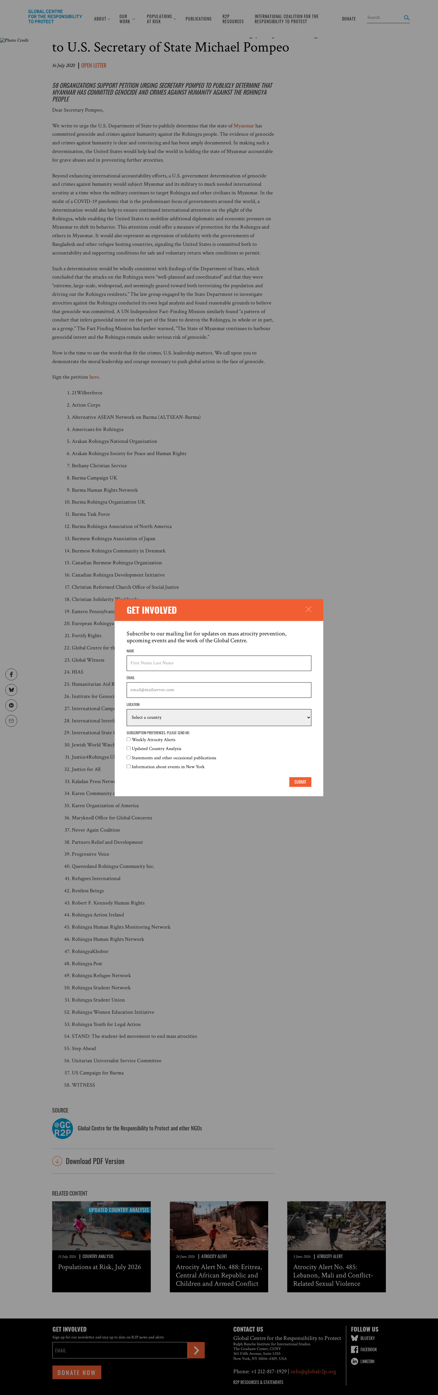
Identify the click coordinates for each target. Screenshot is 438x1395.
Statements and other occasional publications (174, 758)
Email (131, 678)
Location (133, 705)
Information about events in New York (168, 767)
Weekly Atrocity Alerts (153, 740)
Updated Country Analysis (156, 749)
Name (130, 651)
